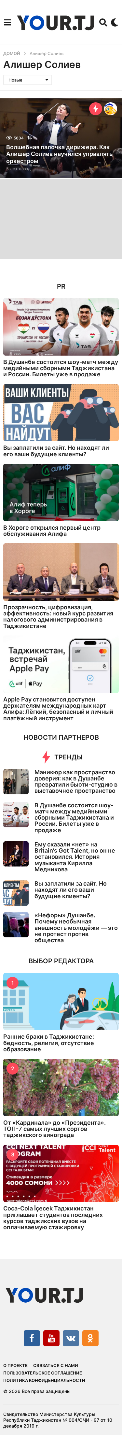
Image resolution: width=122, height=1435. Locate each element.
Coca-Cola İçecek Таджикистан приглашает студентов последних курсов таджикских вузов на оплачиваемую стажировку (53, 1218)
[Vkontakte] (71, 1338)
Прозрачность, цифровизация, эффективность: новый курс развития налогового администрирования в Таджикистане (58, 616)
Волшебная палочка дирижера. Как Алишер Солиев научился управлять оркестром (59, 154)
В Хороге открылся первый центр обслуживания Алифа (52, 530)
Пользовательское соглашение (42, 1372)
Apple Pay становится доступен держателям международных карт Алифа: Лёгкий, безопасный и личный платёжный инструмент (58, 709)
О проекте (15, 1365)
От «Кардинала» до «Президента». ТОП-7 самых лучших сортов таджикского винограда (54, 1129)
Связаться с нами (55, 1365)
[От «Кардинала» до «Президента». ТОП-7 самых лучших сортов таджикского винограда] (61, 1087)
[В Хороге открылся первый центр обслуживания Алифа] (61, 492)
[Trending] (95, 108)
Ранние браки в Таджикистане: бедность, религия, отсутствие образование (48, 1043)
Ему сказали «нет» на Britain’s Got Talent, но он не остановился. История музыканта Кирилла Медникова (74, 857)
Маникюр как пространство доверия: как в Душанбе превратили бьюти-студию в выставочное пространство (75, 781)
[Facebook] (32, 1338)
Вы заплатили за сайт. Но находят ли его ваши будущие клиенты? (56, 450)
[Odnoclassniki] (90, 1338)
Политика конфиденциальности (44, 1380)
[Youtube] (51, 1338)
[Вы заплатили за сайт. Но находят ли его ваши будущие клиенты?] (61, 413)
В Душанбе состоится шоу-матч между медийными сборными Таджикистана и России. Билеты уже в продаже (60, 368)
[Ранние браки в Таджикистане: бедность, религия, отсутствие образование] (61, 1002)
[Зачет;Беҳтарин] (110, 108)
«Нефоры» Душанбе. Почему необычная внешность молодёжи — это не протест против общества (76, 928)
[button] (7, 22)
